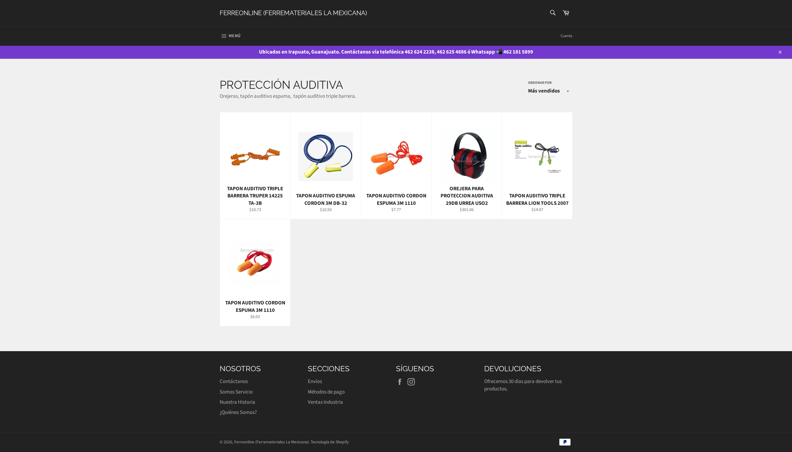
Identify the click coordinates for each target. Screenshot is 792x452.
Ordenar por (540, 82)
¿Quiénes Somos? (238, 412)
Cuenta (566, 36)
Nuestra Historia (237, 402)
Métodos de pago (326, 392)
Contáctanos (234, 381)
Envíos (315, 381)
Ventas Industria (325, 402)
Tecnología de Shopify (330, 442)
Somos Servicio (236, 392)
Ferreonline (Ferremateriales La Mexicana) (293, 13)
